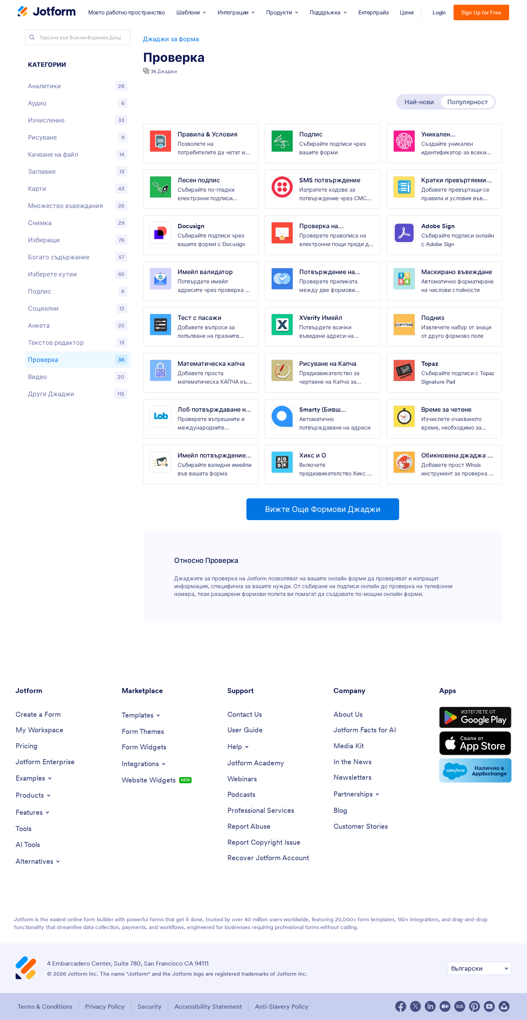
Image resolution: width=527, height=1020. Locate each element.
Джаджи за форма (171, 39)
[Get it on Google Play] (475, 717)
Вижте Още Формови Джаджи (322, 509)
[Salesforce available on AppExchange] (475, 770)
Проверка (174, 57)
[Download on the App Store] (475, 743)
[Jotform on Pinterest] (474, 1006)
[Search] (32, 37)
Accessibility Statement (208, 1006)
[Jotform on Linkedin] (430, 1006)
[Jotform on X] (415, 1006)
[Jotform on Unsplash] (504, 1006)
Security (150, 1006)
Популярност (467, 102)
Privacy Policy (105, 1006)
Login (439, 12)
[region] (78, 231)
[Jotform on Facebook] (400, 1006)
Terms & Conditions (44, 1006)
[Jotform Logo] (46, 12)
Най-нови (419, 102)
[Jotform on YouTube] (489, 1006)
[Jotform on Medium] (445, 1006)
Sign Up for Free (481, 12)
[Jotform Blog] (459, 1006)
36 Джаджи (164, 71)
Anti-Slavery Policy (282, 1006)
